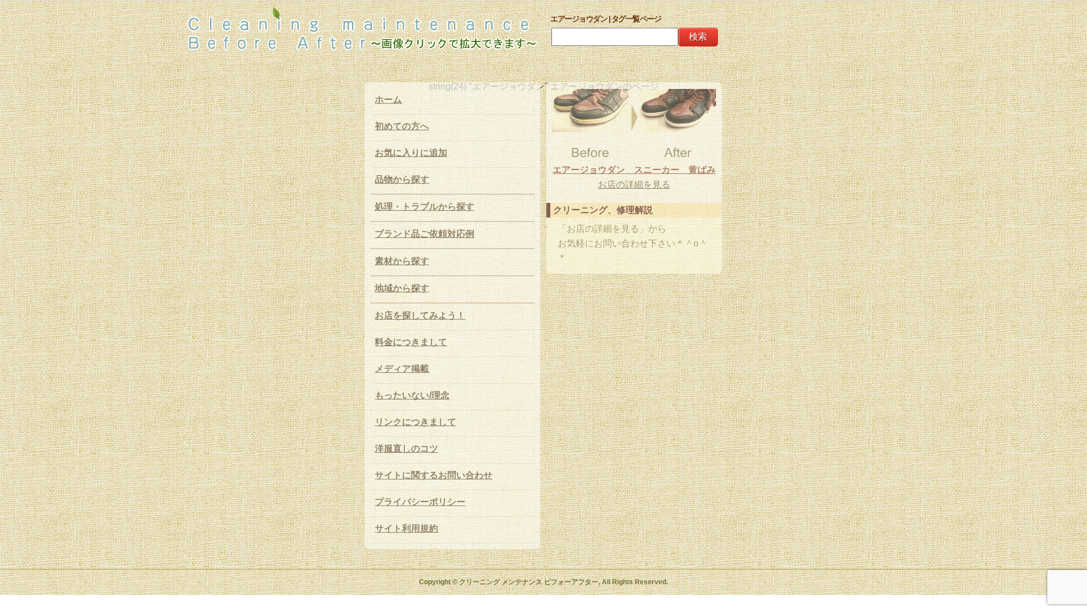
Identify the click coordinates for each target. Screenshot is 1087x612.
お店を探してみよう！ (420, 315)
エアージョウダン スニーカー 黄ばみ (634, 170)
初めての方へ (402, 126)
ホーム (388, 99)
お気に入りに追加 (411, 153)
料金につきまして (411, 342)
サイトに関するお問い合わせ (434, 475)
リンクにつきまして (415, 422)
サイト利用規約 (406, 528)
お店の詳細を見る (634, 184)
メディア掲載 (402, 368)
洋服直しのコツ (406, 448)
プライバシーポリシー (420, 502)
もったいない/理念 (412, 395)
